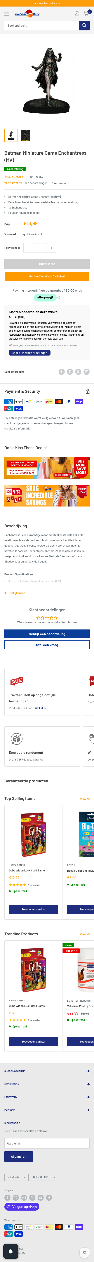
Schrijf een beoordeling (47, 634)
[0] (86, 13)
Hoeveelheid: (12, 247)
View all (85, 799)
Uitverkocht (47, 264)
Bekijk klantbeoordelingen (29, 353)
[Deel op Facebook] (62, 372)
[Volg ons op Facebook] (7, 1198)
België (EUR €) (40, 1177)
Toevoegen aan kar (33, 909)
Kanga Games (17, 865)
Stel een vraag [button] (47, 645)
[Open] (10, 1251)
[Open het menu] (6, 14)
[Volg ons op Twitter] (16, 1198)
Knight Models (13, 177)
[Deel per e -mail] (87, 372)
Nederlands (13, 1177)
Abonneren (18, 1156)
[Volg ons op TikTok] (49, 1198)
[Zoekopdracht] (84, 25)
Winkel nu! (41, 708)
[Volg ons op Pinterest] (32, 1198)
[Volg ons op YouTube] (41, 1198)
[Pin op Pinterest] (70, 372)
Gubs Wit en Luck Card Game (27, 870)
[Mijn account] (77, 13)
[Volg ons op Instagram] (24, 1198)
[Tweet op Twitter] (78, 372)
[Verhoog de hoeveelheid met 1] (51, 247)
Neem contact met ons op (47, 3)
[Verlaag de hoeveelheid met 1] (28, 247)
